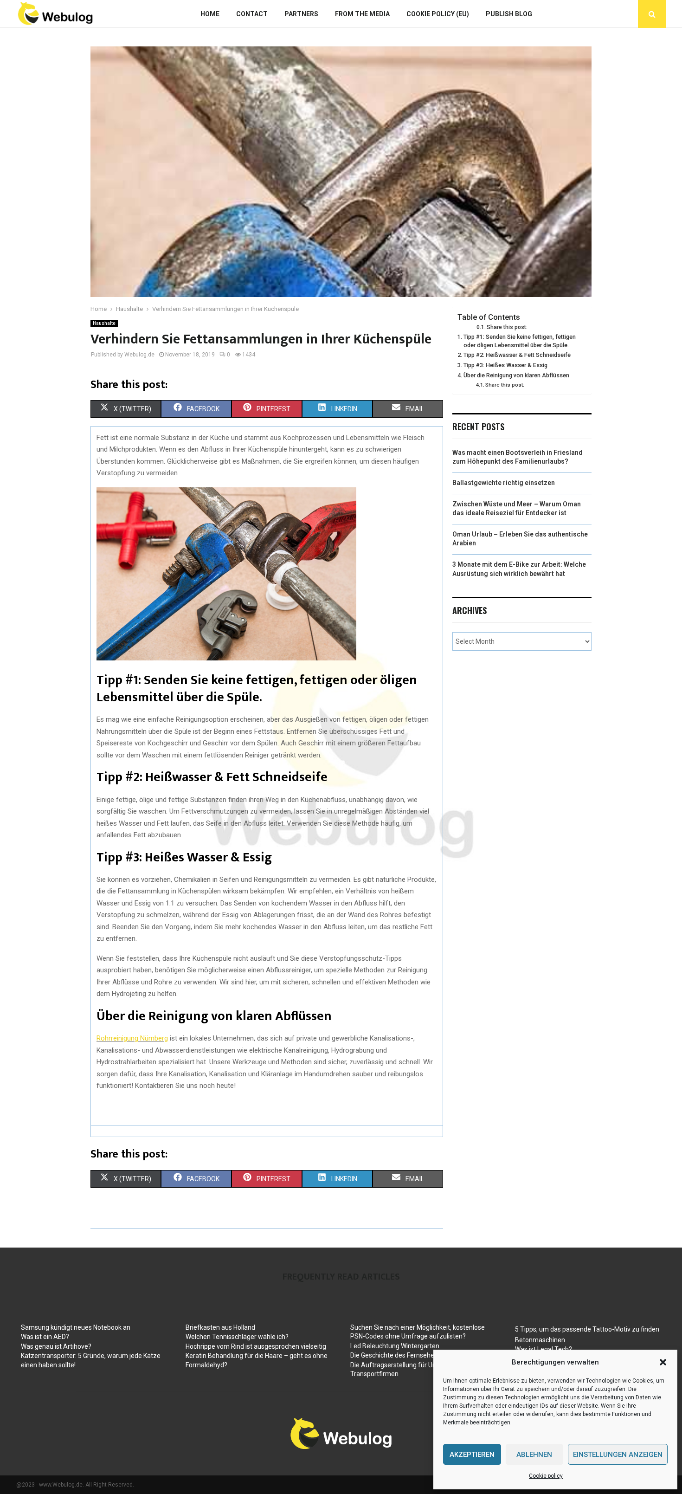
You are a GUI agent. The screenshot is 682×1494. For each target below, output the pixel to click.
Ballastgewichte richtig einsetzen (503, 482)
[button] (663, 1362)
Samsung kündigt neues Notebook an (75, 1327)
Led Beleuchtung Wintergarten (394, 1346)
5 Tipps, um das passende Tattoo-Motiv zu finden (587, 1329)
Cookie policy (546, 1476)
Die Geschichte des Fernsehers (395, 1355)
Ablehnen (534, 1454)
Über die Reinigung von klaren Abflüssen (516, 375)
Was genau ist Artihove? (56, 1346)
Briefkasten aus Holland (220, 1327)
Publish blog (509, 14)
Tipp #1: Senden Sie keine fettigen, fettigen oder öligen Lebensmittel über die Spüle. (519, 341)
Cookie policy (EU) (437, 14)
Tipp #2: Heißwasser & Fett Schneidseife (517, 354)
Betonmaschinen (540, 1340)
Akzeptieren (472, 1454)
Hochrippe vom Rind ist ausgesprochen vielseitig (256, 1346)
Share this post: (507, 327)
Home (209, 14)
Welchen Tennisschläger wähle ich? (237, 1336)
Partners (301, 14)
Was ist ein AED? (45, 1336)
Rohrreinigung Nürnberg (132, 1038)
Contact (252, 14)
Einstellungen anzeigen (618, 1454)
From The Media (362, 14)
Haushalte (104, 323)
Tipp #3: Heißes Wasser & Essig (505, 365)
